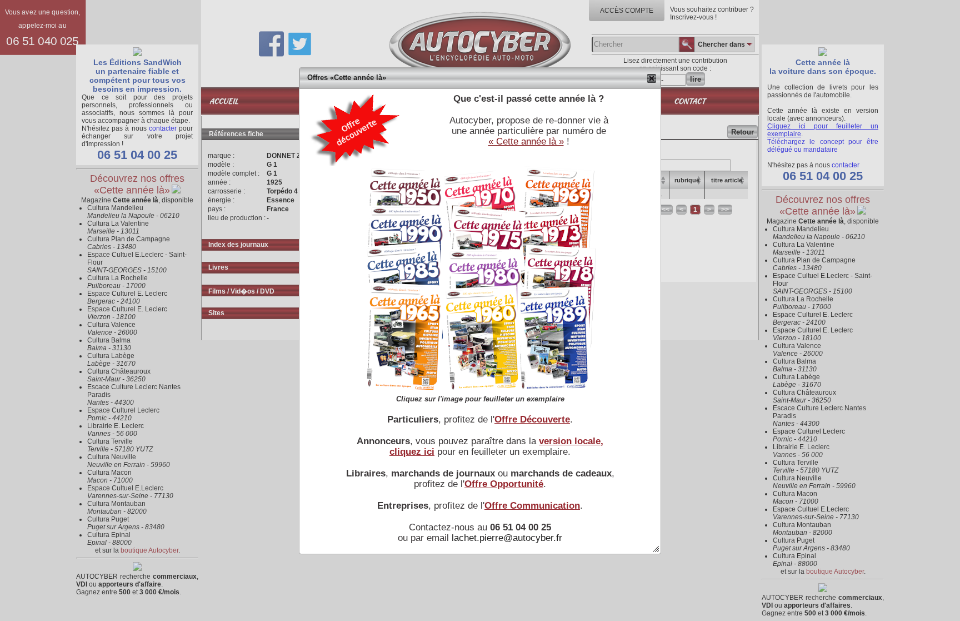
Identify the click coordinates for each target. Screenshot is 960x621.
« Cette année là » (526, 141)
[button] (652, 78)
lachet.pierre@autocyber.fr (507, 538)
